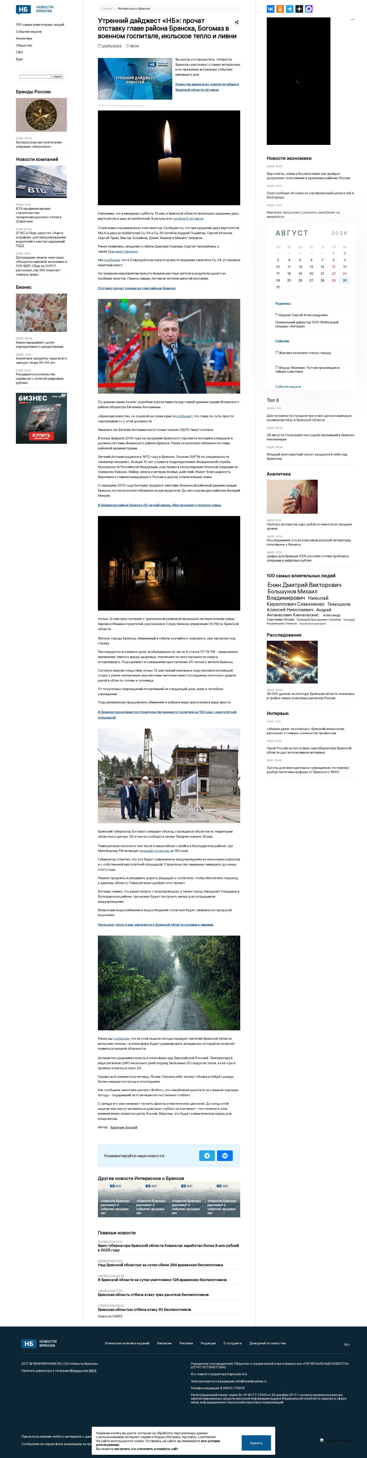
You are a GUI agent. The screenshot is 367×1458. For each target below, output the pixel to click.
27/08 (19, 229)
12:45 (278, 205)
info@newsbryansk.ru (251, 1381)
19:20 (278, 185)
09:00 (28, 138)
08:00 (279, 427)
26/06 (270, 690)
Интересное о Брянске (134, 8)
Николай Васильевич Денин (312, 623)
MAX (93, 1370)
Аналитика (24, 38)
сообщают (184, 416)
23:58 (278, 447)
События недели (29, 31)
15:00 (278, 760)
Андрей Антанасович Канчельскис (299, 612)
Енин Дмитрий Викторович (305, 584)
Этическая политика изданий (127, 1343)
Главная (107, 8)
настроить (122, 1449)
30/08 (270, 166)
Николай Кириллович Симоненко (298, 601)
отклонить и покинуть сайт (157, 1449)
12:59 (278, 552)
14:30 (278, 740)
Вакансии (164, 1343)
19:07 (27, 253)
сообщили (112, 260)
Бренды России (33, 91)
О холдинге (233, 1343)
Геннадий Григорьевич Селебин (319, 619)
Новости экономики (289, 158)
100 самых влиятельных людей (40, 24)
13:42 (28, 354)
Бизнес (24, 287)
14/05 (270, 740)
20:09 (27, 229)
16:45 (27, 370)
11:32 (278, 721)
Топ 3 (273, 400)
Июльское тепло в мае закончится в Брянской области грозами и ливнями (155, 924)
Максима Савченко (123, 251)
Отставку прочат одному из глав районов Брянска (136, 288)
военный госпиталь (154, 850)
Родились (283, 303)
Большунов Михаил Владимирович (292, 594)
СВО (19, 52)
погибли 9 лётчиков (188, 218)
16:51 (278, 520)
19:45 (278, 166)
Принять (256, 1443)
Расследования (284, 635)
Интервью (278, 713)
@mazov (76, 1370)
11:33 (278, 408)
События (282, 341)
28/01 (270, 760)
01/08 (270, 721)
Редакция (208, 1343)
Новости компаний (37, 159)
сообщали (121, 1038)
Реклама (186, 1343)
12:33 (28, 204)
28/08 (19, 204)
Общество (24, 45)
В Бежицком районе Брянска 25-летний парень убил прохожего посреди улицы (159, 505)
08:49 (28, 338)
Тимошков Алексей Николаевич (308, 606)
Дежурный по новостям (268, 1343)
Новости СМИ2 (110, 1316)
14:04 (278, 536)
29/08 (19, 138)
